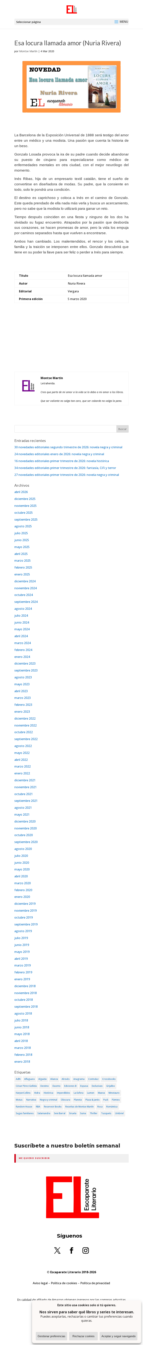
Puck (105, 1099)
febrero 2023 (23, 705)
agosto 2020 (23, 849)
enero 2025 (22, 574)
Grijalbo (110, 1085)
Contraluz (93, 1079)
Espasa (84, 1085)
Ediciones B (70, 1085)
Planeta (78, 1099)
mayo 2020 (22, 869)
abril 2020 (21, 876)
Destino (44, 1085)
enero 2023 (22, 712)
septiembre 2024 (26, 602)
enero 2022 (22, 773)
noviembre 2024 (25, 588)
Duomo (57, 1085)
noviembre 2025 (25, 506)
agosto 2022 (23, 746)
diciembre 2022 (25, 718)
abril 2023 (21, 691)
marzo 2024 (22, 643)
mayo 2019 (22, 952)
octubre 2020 (23, 835)
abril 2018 (21, 1041)
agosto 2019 (23, 931)
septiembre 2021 (26, 801)
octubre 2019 (23, 917)
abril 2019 (21, 959)
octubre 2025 (23, 513)
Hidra (37, 1092)
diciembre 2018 (25, 986)
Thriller (93, 1113)
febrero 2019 (23, 972)
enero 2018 (22, 1062)
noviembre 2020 (25, 828)
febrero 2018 (23, 1055)
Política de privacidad (95, 1283)
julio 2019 (21, 938)
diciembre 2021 (25, 780)
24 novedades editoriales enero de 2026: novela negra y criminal (59, 454)
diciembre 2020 (25, 821)
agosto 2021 (23, 808)
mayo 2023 (22, 684)
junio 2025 (21, 540)
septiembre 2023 (26, 670)
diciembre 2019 (25, 904)
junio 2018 (21, 1027)
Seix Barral (59, 1113)
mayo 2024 (22, 629)
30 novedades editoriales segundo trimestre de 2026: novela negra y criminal (68, 447)
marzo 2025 (22, 560)
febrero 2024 (23, 650)
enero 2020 (22, 897)
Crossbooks (109, 1079)
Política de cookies (64, 1283)
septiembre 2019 (26, 924)
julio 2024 (21, 615)
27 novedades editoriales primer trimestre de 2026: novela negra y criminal (66, 475)
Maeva (101, 1092)
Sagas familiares (25, 1113)
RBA (38, 1106)
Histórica (48, 1092)
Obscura (65, 1099)
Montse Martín (28, 51)
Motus (19, 1099)
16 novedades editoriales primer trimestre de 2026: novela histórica (61, 461)
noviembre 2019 (25, 910)
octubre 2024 (23, 595)
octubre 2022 (23, 732)
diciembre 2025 (25, 499)
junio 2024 (21, 622)
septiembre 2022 (26, 739)
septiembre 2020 (26, 842)
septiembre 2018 (26, 1007)
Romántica (111, 1106)
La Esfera (78, 1092)
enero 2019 (22, 979)
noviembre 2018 (25, 993)
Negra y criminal (48, 1099)
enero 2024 (22, 657)
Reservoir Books (53, 1106)
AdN (18, 1079)
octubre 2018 (23, 1000)
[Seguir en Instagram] (85, 1250)
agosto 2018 (23, 1013)
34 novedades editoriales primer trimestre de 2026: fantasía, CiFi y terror (65, 468)
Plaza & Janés (92, 1099)
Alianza (54, 1079)
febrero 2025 (23, 567)
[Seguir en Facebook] (71, 1250)
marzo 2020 (22, 883)
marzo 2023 (22, 698)
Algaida (42, 1079)
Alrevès (66, 1079)
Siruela (72, 1113)
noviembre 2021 (25, 787)
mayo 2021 (22, 814)
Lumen (90, 1092)
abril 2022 (21, 760)
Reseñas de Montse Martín (79, 1106)
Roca (100, 1106)
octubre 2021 (23, 794)
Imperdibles (63, 1092)
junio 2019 (21, 945)
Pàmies (116, 1099)
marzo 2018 (22, 1048)
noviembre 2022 (25, 725)
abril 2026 (21, 492)
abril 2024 (21, 636)
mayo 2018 (22, 1034)
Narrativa (31, 1099)
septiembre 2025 (26, 519)
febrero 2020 (23, 890)
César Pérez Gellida (26, 1085)
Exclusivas (97, 1085)
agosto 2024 (23, 609)
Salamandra (43, 1113)
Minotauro (114, 1092)
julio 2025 (21, 533)
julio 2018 (21, 1020)
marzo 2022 (22, 766)
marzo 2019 (22, 965)
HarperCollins (23, 1092)
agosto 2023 (23, 677)
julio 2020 (21, 856)
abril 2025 (21, 554)
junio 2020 (21, 863)
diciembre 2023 (25, 663)
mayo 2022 (22, 753)
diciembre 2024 (25, 581)
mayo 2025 (22, 547)
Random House (24, 1106)
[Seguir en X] (57, 1250)
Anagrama (79, 1079)
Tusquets (106, 1113)
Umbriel (119, 1113)
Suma (83, 1113)
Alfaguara (29, 1079)
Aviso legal (40, 1283)
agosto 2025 (23, 526)
